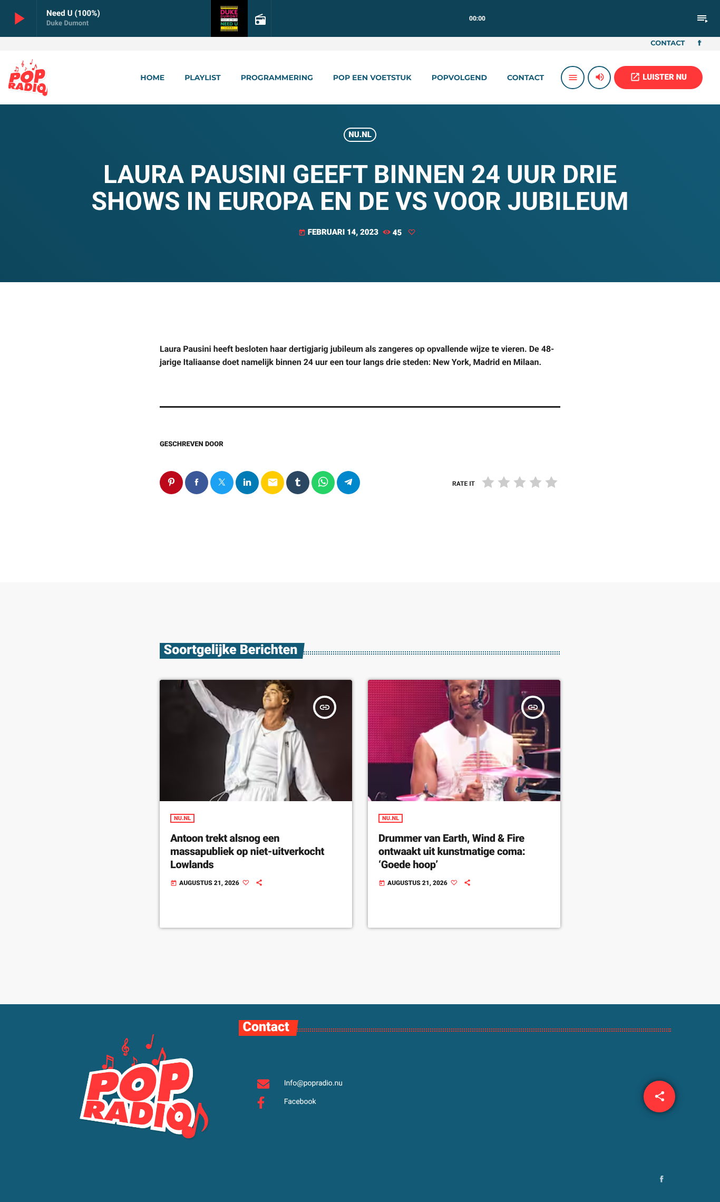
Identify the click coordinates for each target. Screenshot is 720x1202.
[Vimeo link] (27, 77)
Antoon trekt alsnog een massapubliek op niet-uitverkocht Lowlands (247, 851)
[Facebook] (699, 43)
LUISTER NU (658, 77)
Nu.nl (360, 134)
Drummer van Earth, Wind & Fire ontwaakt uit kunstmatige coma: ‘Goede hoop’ (451, 851)
